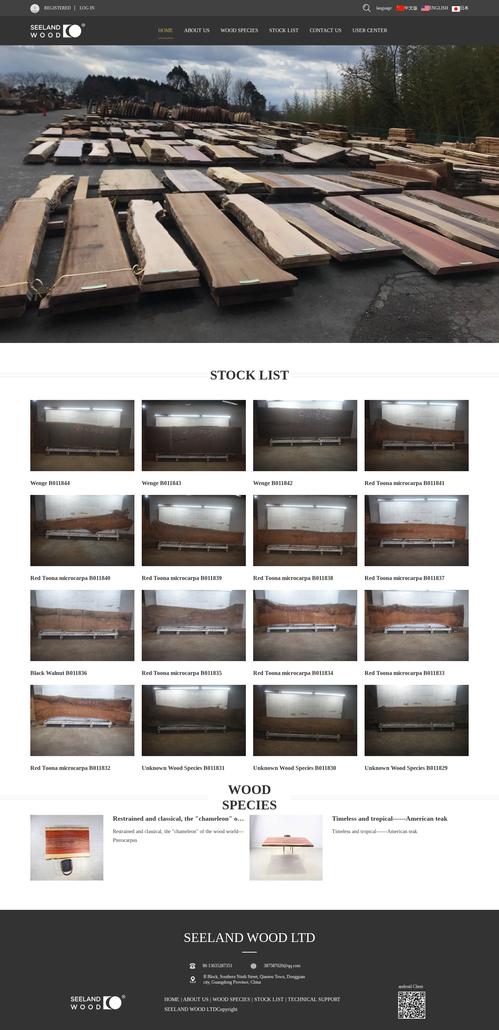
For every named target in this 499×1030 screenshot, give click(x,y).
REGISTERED (57, 8)
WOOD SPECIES (239, 30)
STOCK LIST (284, 30)
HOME (165, 30)
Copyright (227, 1009)
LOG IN (87, 8)
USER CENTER (370, 30)
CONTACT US (326, 30)
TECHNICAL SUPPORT (314, 999)
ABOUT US (197, 30)
